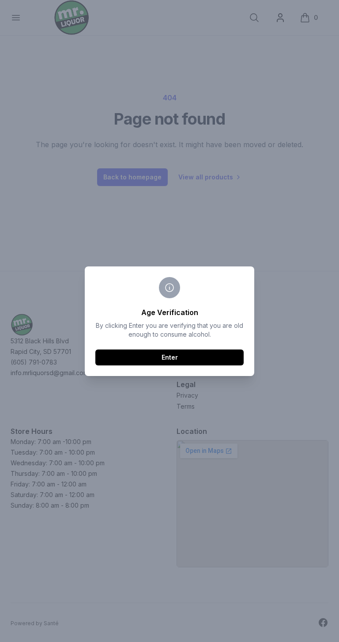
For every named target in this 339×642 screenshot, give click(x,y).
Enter (170, 357)
